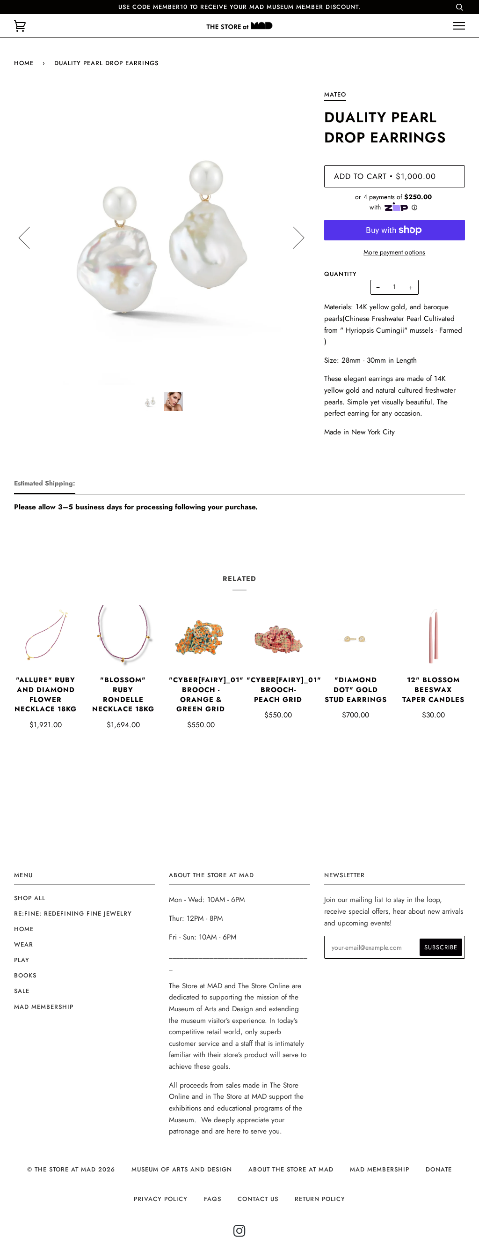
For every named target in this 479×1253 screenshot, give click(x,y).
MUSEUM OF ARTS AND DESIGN (181, 1169)
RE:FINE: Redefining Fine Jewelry (73, 913)
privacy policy (161, 1198)
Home (24, 63)
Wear (23, 944)
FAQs (212, 1198)
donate (439, 1169)
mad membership (43, 1006)
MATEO (335, 94)
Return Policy (320, 1198)
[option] (162, 237)
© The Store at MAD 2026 (71, 1169)
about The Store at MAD (291, 1169)
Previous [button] (30, 237)
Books (25, 975)
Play (21, 959)
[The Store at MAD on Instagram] (239, 1233)
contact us (258, 1198)
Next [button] (293, 237)
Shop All (29, 898)
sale (21, 990)
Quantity (340, 273)
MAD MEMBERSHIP (379, 1169)
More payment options (394, 252)
